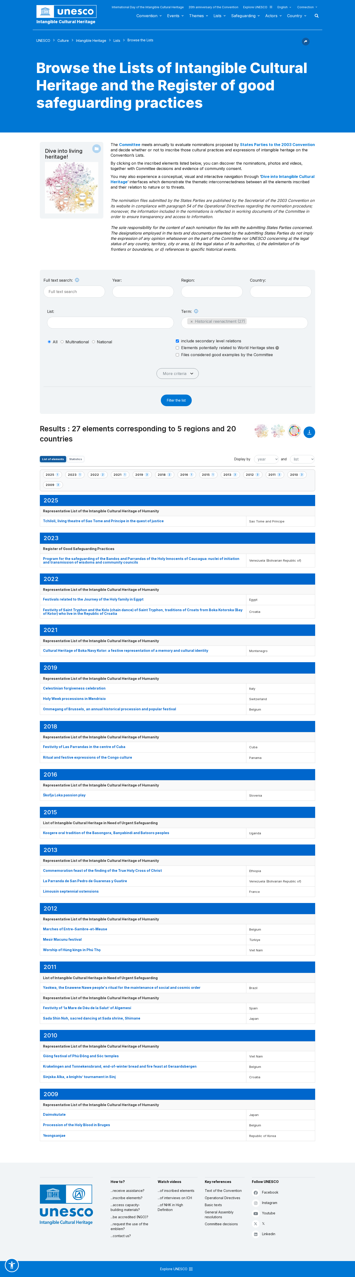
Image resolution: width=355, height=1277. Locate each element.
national (104, 341)
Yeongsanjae (54, 1135)
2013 (231, 475)
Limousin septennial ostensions (71, 891)
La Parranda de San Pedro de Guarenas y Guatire (85, 881)
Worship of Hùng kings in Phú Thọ (72, 950)
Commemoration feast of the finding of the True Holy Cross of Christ (102, 870)
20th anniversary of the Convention (213, 7)
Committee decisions (221, 1224)
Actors (271, 15)
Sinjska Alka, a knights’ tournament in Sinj (79, 1077)
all (55, 341)
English (282, 7)
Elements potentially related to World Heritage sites (228, 347)
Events (173, 15)
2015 (210, 475)
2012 (254, 475)
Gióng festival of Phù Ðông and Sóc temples (81, 1056)
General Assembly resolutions (219, 1214)
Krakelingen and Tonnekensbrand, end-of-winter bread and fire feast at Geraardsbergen (120, 1066)
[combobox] (143, 292)
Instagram (269, 1203)
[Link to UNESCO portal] (69, 11)
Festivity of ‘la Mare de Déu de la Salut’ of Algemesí (87, 1008)
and (284, 459)
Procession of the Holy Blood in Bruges (76, 1125)
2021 (121, 475)
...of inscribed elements (176, 1191)
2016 (188, 475)
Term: (187, 311)
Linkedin (268, 1234)
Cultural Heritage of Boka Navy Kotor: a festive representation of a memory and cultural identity (125, 650)
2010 (298, 475)
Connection (305, 7)
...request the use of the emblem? (129, 1226)
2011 (276, 475)
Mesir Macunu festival (62, 939)
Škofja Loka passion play (64, 795)
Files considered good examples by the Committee (227, 354)
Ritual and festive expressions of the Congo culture (87, 757)
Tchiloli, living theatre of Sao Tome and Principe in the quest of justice (103, 521)
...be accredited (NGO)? (129, 1217)
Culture (63, 40)
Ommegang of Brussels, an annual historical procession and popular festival (109, 709)
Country (294, 15)
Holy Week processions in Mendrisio (74, 699)
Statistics (75, 459)
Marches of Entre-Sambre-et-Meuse (75, 929)
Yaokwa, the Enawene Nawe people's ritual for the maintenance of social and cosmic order (121, 987)
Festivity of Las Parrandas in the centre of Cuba (84, 747)
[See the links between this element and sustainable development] (294, 431)
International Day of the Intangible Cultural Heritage (148, 7)
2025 (53, 475)
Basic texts (213, 1205)
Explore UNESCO (255, 7)
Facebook (270, 1192)
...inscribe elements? (126, 1198)
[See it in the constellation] (261, 431)
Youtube (268, 1213)
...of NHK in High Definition (170, 1207)
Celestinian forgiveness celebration (74, 688)
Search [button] (315, 15)
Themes (196, 15)
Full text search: (58, 280)
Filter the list (176, 400)
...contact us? (121, 1236)
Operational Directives (222, 1198)
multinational (77, 341)
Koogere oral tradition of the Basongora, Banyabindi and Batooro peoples (106, 833)
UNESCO (43, 40)
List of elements (53, 459)
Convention (146, 15)
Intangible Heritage (91, 40)
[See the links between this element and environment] (278, 431)
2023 (76, 475)
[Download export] (309, 434)
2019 (143, 475)
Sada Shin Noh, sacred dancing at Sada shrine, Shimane (91, 1018)
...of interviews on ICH (175, 1198)
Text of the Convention (223, 1191)
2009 (53, 485)
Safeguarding (243, 15)
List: (50, 311)
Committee (129, 144)
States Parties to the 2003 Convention (277, 144)
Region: (188, 280)
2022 (98, 475)
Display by (242, 459)
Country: (258, 280)
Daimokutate (54, 1114)
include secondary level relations (211, 341)
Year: (117, 280)
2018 (165, 475)
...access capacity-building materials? (125, 1207)
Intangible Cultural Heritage (65, 21)
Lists (217, 15)
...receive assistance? (127, 1191)
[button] (306, 44)
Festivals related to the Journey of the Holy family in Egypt (93, 599)
